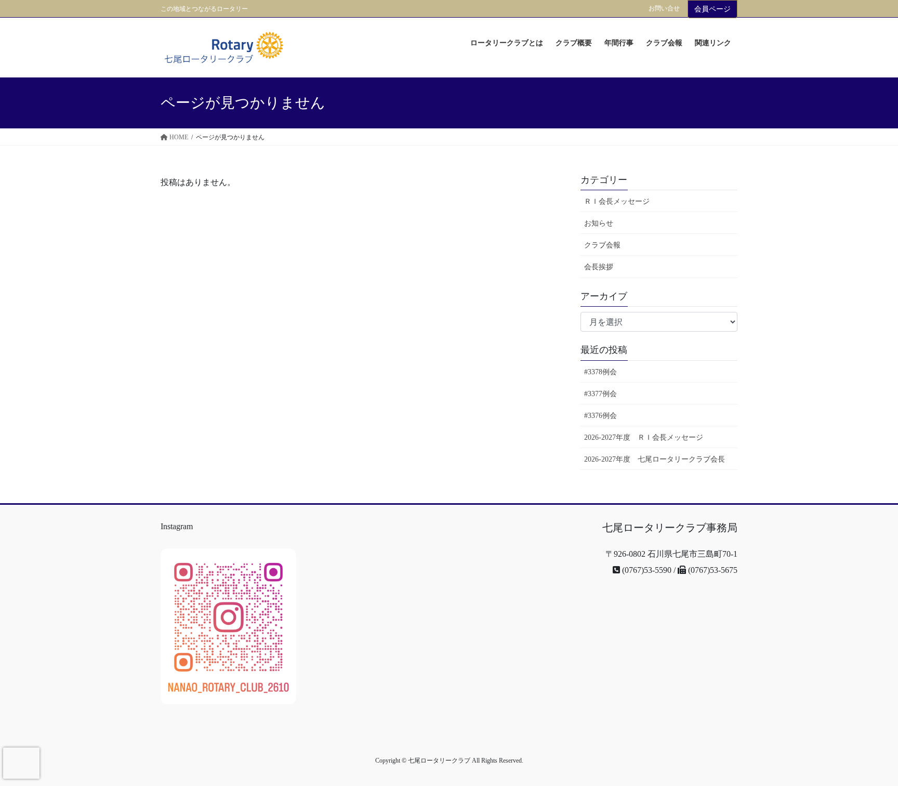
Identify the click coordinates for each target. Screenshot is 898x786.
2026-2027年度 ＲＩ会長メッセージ (643, 437)
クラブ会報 (602, 245)
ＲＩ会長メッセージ (617, 201)
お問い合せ (664, 8)
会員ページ (712, 9)
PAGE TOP (861, 746)
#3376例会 (600, 416)
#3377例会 (600, 394)
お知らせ (598, 223)
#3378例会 (600, 372)
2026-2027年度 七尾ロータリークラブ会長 (654, 459)
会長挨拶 (598, 267)
